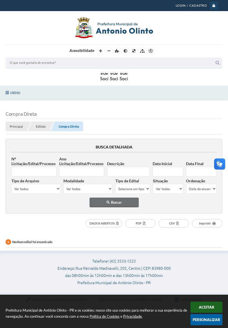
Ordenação (195, 180)
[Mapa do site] (142, 51)
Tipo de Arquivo (25, 180)
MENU (15, 93)
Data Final (195, 163)
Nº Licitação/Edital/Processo (33, 161)
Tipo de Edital (127, 180)
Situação (160, 180)
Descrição (115, 163)
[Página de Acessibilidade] (150, 51)
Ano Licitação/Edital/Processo (81, 161)
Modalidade (73, 180)
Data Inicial (162, 163)
